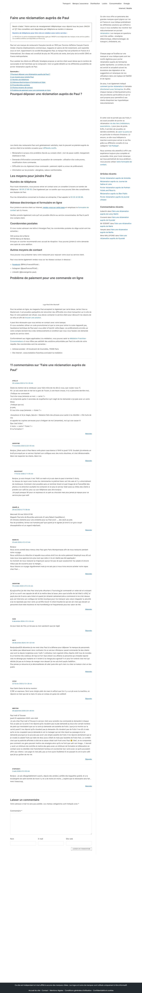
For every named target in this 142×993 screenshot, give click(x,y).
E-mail (40, 839)
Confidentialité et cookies (103, 990)
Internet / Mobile (125, 8)
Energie (127, 3)
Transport (66, 3)
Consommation (115, 3)
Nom (12, 839)
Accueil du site (34, 990)
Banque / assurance (80, 3)
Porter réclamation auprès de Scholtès (115, 178)
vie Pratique (113, 146)
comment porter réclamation (111, 86)
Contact (45, 990)
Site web (69, 839)
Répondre (88, 433)
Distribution (95, 3)
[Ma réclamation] (26, 6)
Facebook (16, 264)
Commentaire (16, 811)
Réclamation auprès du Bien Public (113, 194)
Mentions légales (56, 990)
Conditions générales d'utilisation (78, 990)
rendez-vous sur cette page (54, 207)
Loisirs (104, 3)
